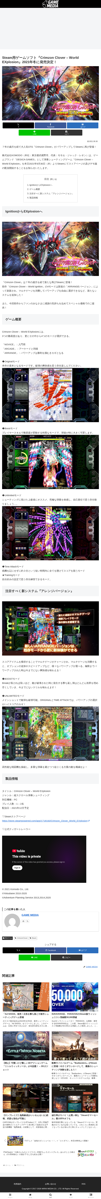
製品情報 (33, 197)
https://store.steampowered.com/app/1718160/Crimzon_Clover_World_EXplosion (44, 821)
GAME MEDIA (30, 915)
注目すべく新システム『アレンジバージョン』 (51, 193)
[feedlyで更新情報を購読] (23, 921)
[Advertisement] (50, 29)
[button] (66, 133)
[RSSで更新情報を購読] (27, 921)
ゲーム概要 (34, 189)
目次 (46, 179)
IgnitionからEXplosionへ (40, 185)
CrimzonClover (22, 938)
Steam (34, 938)
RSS (83, 1184)
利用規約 (17, 1184)
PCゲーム (8, 938)
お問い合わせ (50, 1184)
